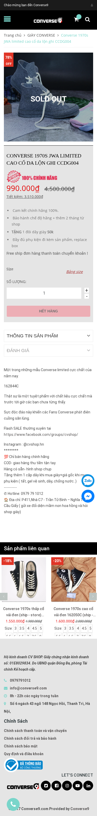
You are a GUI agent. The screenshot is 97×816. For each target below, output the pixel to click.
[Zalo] (87, 480)
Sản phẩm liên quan (26, 548)
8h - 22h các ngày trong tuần (33, 696)
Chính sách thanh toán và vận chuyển (35, 731)
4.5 (34, 628)
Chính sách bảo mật (21, 746)
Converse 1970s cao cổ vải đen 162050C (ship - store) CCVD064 (73, 612)
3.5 (21, 628)
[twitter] (46, 786)
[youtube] (78, 786)
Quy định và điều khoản (23, 754)
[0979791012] (13, 804)
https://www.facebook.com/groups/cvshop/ (41, 434)
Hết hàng (48, 311)
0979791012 (20, 680)
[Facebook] (87, 496)
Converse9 (79, 809)
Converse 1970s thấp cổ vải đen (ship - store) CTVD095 (23, 612)
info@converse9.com (28, 688)
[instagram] (67, 786)
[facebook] (56, 786)
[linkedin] (88, 786)
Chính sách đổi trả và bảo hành (30, 738)
